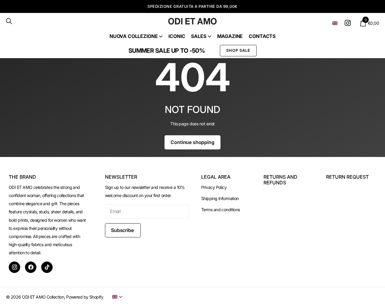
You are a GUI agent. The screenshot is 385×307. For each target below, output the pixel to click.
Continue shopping (192, 142)
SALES (198, 36)
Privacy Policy (213, 187)
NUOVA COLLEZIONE (133, 36)
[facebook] (30, 267)
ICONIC (176, 36)
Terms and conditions (220, 209)
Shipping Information (220, 198)
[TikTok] (47, 267)
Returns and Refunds (280, 179)
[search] (9, 21)
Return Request (347, 177)
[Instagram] (14, 267)
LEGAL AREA (215, 177)
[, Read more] (349, 23)
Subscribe (123, 230)
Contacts (262, 36)
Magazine (230, 36)
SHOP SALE (238, 50)
